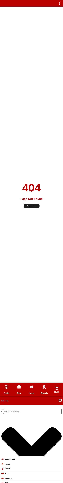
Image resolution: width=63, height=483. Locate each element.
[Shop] (19, 387)
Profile (6, 393)
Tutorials (44, 393)
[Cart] (57, 388)
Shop (19, 393)
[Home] (31, 387)
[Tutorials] (44, 387)
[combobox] (31, 411)
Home (31, 393)
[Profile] (6, 387)
